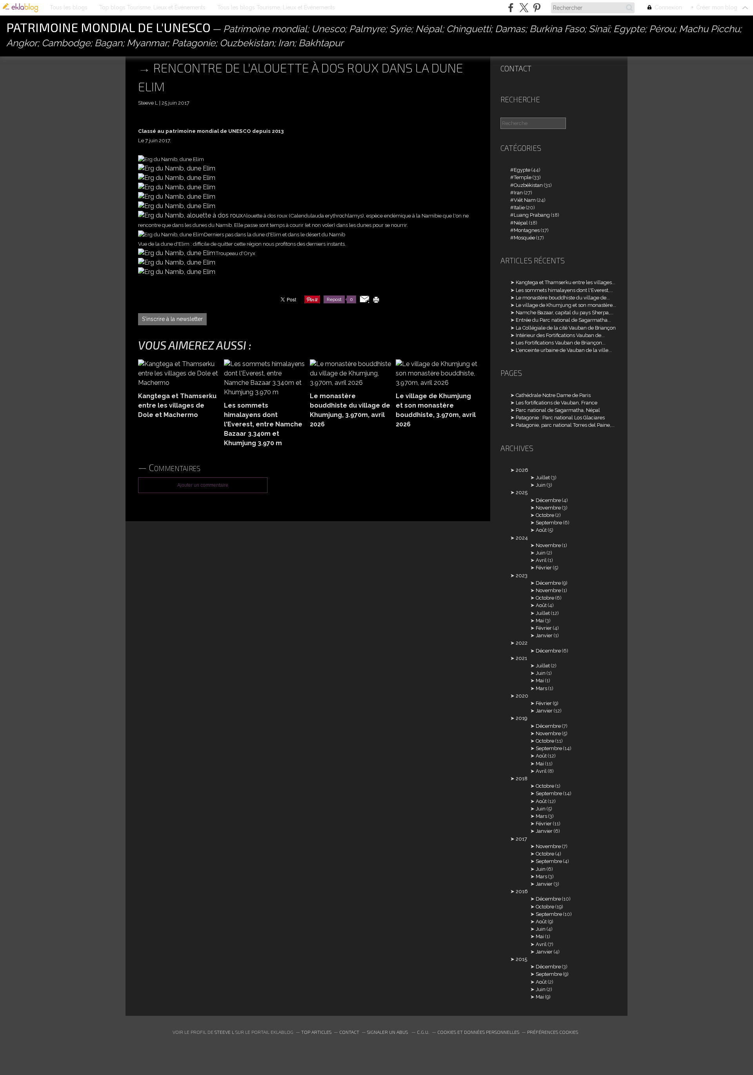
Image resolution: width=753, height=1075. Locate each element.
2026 (522, 470)
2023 (521, 575)
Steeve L (224, 1032)
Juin (541, 485)
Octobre (545, 515)
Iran (518, 193)
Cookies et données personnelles (478, 1032)
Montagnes (527, 230)
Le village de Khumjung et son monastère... (566, 305)
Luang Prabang (532, 215)
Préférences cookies (552, 1032)
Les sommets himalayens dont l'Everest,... (564, 290)
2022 (521, 643)
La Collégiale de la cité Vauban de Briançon (566, 328)
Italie (519, 207)
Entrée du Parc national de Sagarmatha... (563, 320)
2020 (522, 696)
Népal (521, 223)
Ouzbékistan (528, 185)
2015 (521, 959)
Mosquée (524, 238)
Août (541, 530)
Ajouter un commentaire (202, 485)
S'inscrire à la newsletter (172, 319)
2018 (521, 778)
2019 (521, 718)
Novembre (548, 508)
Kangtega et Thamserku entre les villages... (565, 282)
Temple (522, 177)
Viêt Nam (525, 200)
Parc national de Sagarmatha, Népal (558, 410)
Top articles (316, 1032)
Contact (515, 68)
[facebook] (511, 7)
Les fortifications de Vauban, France (556, 403)
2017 (521, 839)
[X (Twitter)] (524, 7)
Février (544, 568)
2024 (522, 538)
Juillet (543, 477)
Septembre (549, 523)
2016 (522, 891)
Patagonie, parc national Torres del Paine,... (565, 425)
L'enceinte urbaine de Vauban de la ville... (564, 350)
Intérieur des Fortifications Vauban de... (560, 335)
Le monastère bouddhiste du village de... (563, 298)
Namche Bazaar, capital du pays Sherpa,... (564, 312)
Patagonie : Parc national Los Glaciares (560, 418)
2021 (521, 658)
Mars (541, 688)
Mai (540, 621)
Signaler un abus (388, 1032)
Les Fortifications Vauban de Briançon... (561, 343)
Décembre (548, 500)
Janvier (544, 635)
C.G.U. (423, 1032)
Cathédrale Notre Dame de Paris (553, 395)
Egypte (522, 170)
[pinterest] (537, 7)
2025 (521, 492)
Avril (541, 560)
